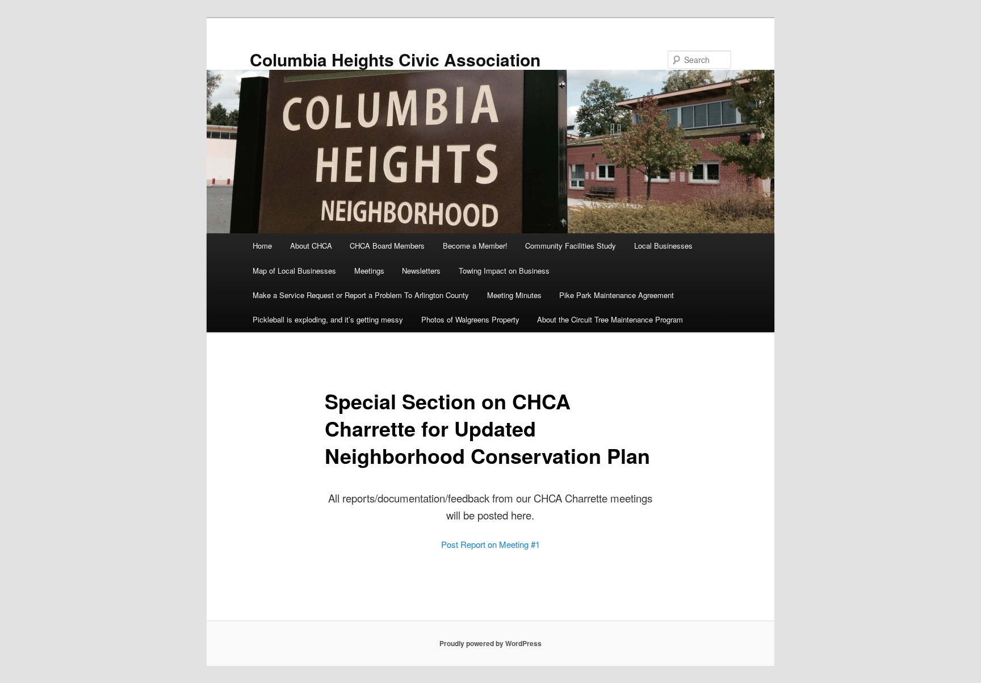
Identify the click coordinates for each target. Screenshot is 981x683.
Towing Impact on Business (504, 270)
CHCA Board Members (387, 245)
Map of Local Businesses (294, 270)
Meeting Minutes (514, 295)
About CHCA (311, 245)
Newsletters (421, 270)
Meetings (369, 270)
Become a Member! (475, 245)
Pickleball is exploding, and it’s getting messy (328, 319)
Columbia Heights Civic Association (395, 59)
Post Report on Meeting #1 (490, 544)
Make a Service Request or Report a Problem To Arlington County (361, 295)
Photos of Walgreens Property (470, 319)
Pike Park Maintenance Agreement (616, 295)
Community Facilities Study (570, 245)
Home (262, 245)
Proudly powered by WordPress (490, 643)
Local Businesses (663, 245)
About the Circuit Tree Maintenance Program (610, 319)
